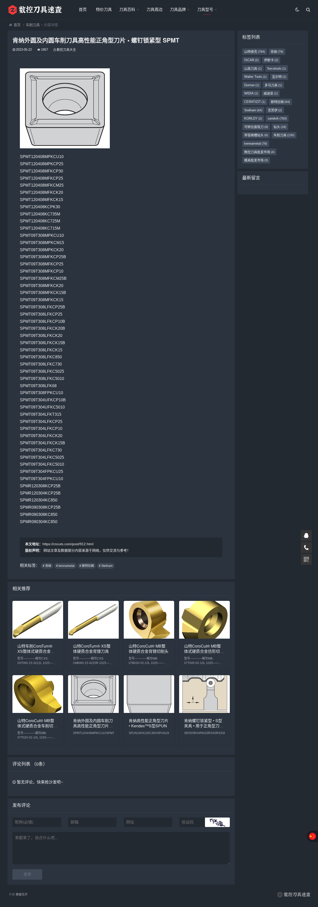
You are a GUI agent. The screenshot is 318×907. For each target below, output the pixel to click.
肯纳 (277, 51)
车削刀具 (33, 25)
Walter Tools (255, 77)
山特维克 (254, 51)
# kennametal (65, 566)
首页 (83, 9)
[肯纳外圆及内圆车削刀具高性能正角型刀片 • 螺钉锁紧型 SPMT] (93, 711)
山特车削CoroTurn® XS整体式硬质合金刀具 (36, 651)
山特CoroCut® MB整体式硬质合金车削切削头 (37, 726)
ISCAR (251, 60)
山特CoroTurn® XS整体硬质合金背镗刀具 (92, 648)
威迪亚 (271, 93)
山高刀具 (253, 68)
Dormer (251, 85)
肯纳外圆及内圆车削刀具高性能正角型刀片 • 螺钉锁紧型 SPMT (93, 726)
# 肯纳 (47, 566)
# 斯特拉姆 (87, 566)
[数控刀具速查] (34, 9)
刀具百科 (127, 9)
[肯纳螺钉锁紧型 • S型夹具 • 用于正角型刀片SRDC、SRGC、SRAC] (204, 711)
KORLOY (253, 118)
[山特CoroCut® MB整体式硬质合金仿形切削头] (204, 637)
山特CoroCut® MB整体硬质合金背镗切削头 (148, 648)
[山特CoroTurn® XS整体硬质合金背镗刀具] (93, 637)
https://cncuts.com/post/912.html (67, 544)
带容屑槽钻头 (256, 135)
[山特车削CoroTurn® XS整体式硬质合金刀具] (37, 637)
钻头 (280, 127)
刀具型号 (205, 9)
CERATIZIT (254, 102)
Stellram (253, 110)
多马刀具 (273, 85)
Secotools (276, 68)
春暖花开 (22, 894)
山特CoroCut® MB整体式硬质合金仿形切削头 (204, 651)
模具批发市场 (256, 160)
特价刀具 (104, 9)
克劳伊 (275, 110)
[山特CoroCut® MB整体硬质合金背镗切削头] (149, 637)
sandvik (277, 118)
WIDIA (251, 93)
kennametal (255, 143)
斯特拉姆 (280, 102)
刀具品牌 (178, 9)
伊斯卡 (271, 60)
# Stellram (106, 566)
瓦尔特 (279, 77)
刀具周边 (154, 9)
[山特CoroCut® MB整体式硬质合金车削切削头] (37, 711)
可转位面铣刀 (256, 127)
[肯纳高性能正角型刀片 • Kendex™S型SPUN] (149, 711)
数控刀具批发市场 (259, 152)
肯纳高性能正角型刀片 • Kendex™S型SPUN (148, 723)
